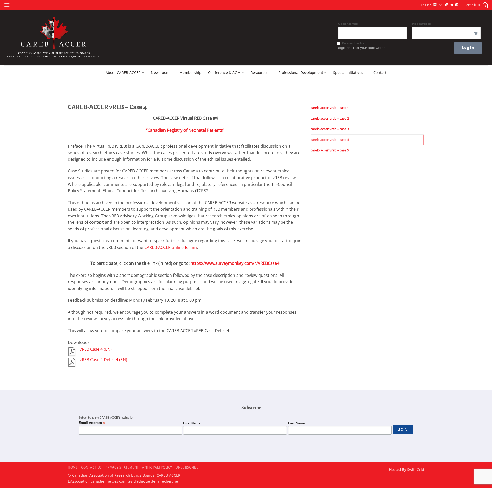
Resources (259, 72)
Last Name (296, 423)
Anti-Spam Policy (157, 467)
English (426, 5)
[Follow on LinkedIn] (456, 5)
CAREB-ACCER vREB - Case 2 (330, 118)
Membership (190, 72)
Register (343, 48)
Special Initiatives (348, 72)
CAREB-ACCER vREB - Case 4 (330, 139)
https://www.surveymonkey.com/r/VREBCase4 (235, 263)
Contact (379, 72)
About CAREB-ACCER (123, 72)
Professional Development (300, 72)
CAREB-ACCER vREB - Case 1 (330, 107)
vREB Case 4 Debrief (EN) (103, 359)
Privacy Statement (122, 467)
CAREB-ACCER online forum (170, 247)
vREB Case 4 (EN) (96, 349)
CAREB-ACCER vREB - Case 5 (330, 150)
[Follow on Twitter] (452, 5)
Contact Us (91, 467)
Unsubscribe (187, 467)
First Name (191, 423)
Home (73, 467)
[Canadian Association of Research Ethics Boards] (55, 38)
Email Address (92, 423)
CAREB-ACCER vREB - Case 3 (330, 129)
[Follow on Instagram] (446, 5)
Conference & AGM (224, 72)
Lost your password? (369, 48)
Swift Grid (415, 469)
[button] (7, 5)
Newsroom (160, 72)
